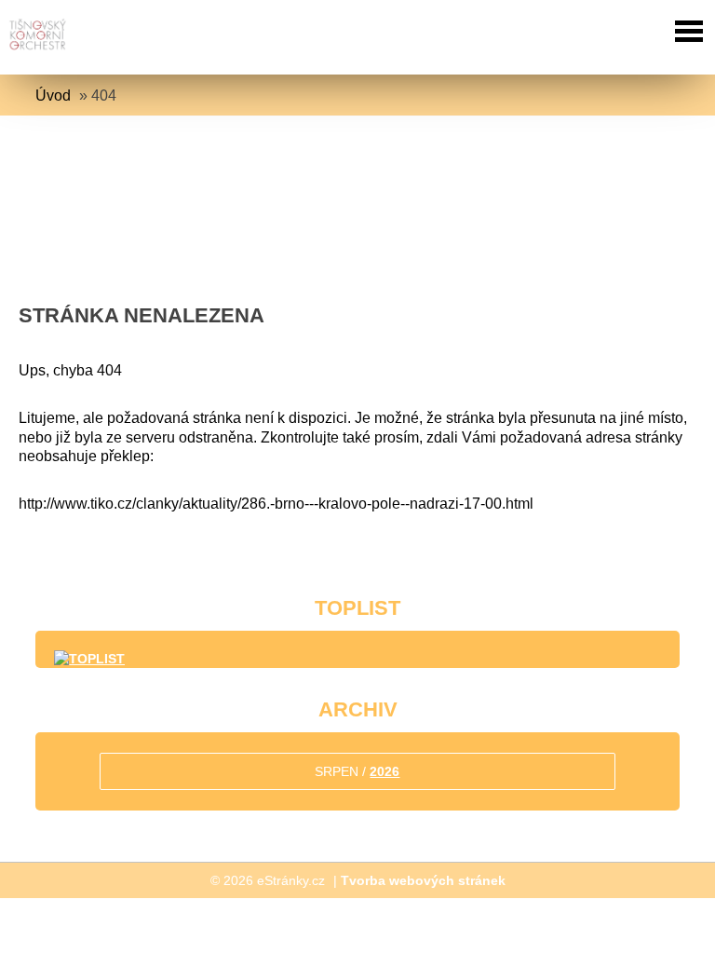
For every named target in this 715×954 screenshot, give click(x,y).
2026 (384, 771)
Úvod (53, 95)
